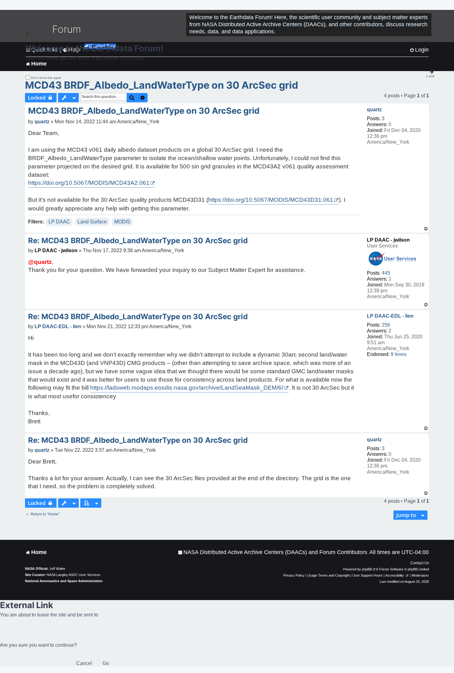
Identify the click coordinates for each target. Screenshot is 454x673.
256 (386, 325)
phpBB (367, 569)
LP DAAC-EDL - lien (390, 316)
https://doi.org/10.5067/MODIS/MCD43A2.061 (88, 183)
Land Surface (92, 221)
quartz (374, 109)
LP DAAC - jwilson (388, 240)
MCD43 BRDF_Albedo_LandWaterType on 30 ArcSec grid (161, 85)
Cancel (84, 663)
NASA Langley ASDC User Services (73, 575)
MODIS (122, 221)
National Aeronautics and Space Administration (64, 581)
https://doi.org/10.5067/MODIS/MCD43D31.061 (270, 200)
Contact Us (419, 563)
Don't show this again (46, 77)
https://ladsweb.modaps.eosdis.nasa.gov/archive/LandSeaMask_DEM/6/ (186, 387)
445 (386, 273)
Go (106, 663)
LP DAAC (59, 221)
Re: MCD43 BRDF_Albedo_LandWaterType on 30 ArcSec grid (138, 240)
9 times (398, 354)
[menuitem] (272, 552)
